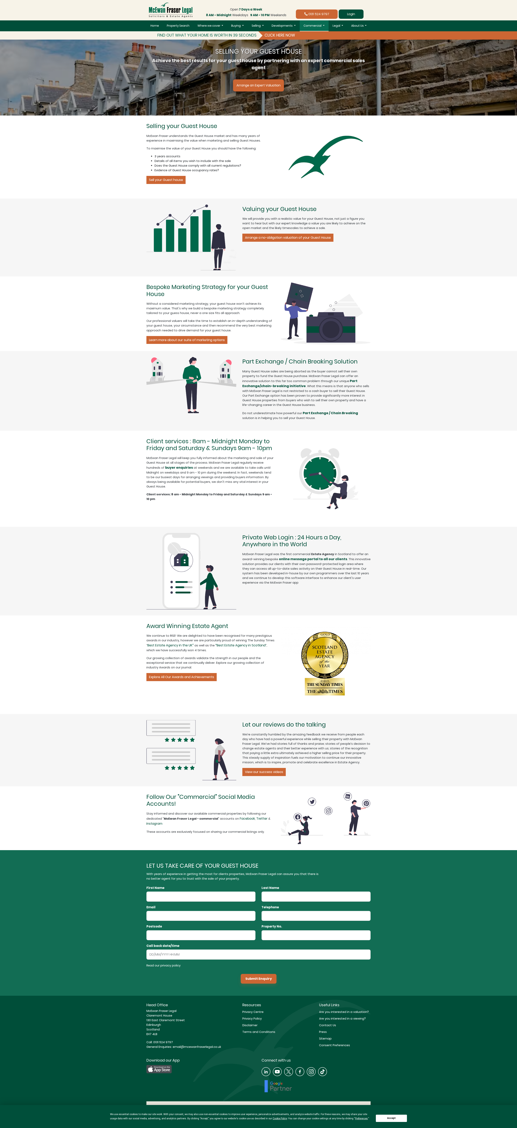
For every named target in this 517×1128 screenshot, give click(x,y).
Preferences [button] (361, 1118)
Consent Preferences (334, 1045)
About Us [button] (357, 26)
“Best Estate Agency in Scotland (240, 645)
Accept (391, 1118)
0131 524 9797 (318, 14)
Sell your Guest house (166, 179)
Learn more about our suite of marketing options (187, 340)
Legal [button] (337, 26)
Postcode (154, 926)
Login (351, 14)
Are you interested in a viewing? (342, 1019)
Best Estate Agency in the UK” (170, 645)
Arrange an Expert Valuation (258, 85)
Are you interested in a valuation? (344, 1012)
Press (323, 1032)
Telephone (270, 907)
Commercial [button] (313, 26)
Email (151, 907)
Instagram (154, 823)
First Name (155, 888)
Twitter (262, 818)
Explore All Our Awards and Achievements (181, 677)
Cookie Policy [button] (280, 1118)
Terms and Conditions (258, 1032)
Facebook (247, 818)
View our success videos (264, 772)
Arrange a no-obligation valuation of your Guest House (288, 237)
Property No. (272, 926)
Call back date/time (162, 946)
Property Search (178, 26)
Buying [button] (236, 26)
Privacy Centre (253, 1012)
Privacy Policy (252, 1019)
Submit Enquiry (258, 978)
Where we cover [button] (209, 26)
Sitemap (325, 1039)
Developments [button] (282, 26)
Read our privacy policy (163, 965)
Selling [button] (256, 26)
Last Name (270, 888)
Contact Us (327, 1025)
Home (154, 26)
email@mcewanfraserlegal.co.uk (196, 1047)
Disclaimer (249, 1025)
